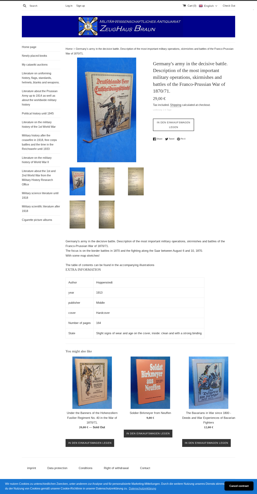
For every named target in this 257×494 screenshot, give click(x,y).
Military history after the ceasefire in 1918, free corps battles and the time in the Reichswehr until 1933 (39, 142)
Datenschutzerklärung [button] (142, 488)
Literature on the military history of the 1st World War (39, 124)
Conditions (85, 468)
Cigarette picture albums (37, 219)
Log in (69, 5)
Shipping (175, 104)
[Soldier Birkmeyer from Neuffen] (150, 383)
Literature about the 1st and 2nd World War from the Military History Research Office (39, 178)
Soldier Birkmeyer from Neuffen (150, 413)
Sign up (80, 5)
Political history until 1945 (38, 113)
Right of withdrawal (116, 468)
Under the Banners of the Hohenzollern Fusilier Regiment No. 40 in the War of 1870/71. (92, 417)
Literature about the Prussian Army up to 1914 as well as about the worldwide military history (40, 98)
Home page (29, 47)
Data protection (57, 468)
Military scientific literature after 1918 (41, 208)
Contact (145, 468)
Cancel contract (239, 485)
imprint (31, 468)
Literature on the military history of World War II (37, 160)
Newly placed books (34, 55)
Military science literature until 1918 (40, 195)
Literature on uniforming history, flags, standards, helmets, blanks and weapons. (40, 78)
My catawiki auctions (35, 64)
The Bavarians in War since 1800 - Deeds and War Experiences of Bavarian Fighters (208, 417)
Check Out (229, 5)
